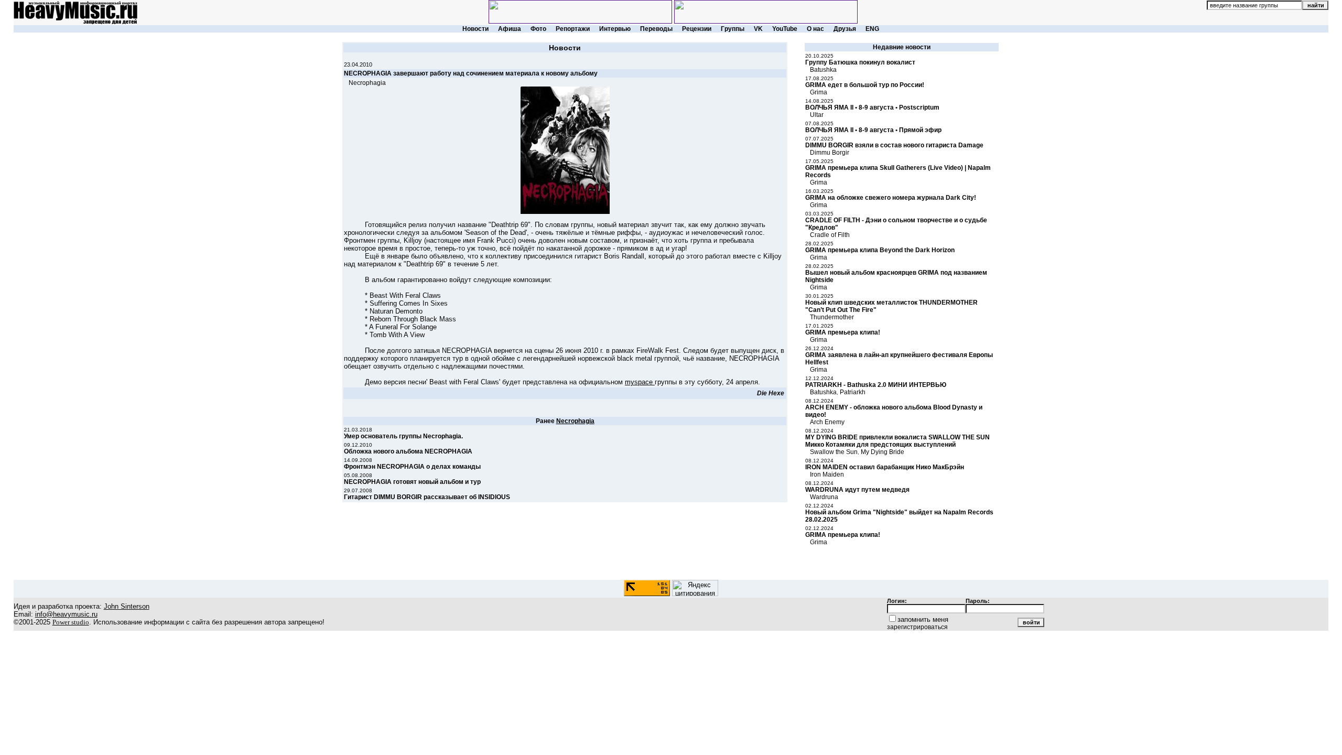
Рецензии (696, 29)
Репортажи (572, 29)
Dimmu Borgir (829, 152)
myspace (640, 382)
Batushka (823, 69)
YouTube (784, 29)
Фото (538, 29)
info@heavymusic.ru (66, 614)
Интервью (614, 29)
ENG (872, 29)
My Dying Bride (882, 452)
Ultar (817, 114)
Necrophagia (367, 83)
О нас (815, 29)
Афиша (509, 29)
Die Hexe (770, 393)
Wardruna (824, 497)
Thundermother (832, 317)
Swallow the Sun (834, 452)
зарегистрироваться (917, 627)
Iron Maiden (827, 474)
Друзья (845, 29)
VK (758, 29)
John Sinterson (126, 606)
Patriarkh (852, 392)
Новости (475, 29)
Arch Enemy (827, 422)
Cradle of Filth (830, 235)
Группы (732, 29)
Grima (818, 92)
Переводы (656, 29)
